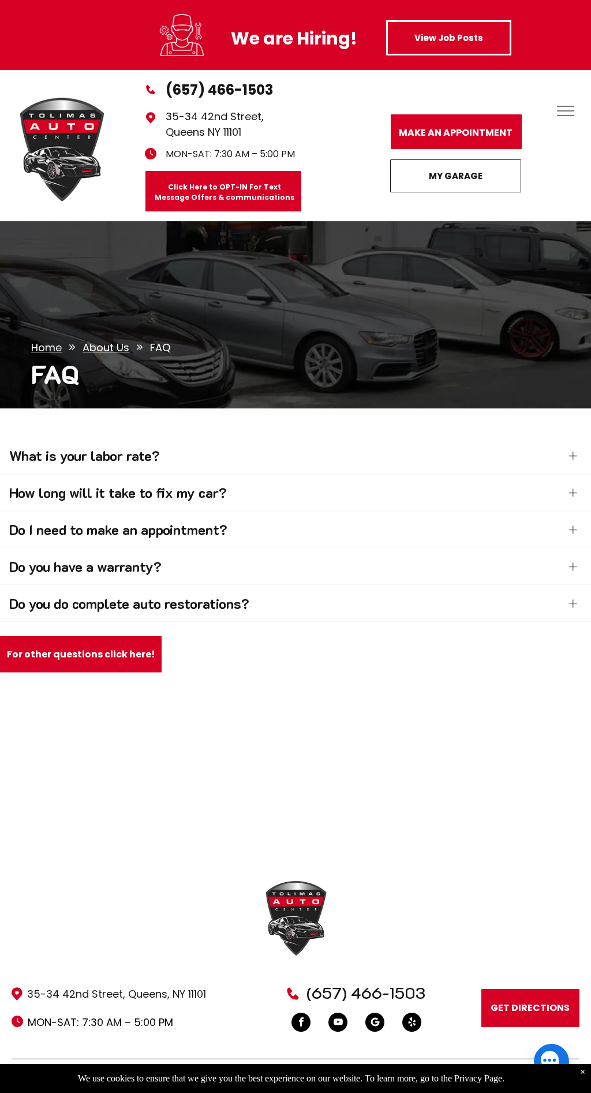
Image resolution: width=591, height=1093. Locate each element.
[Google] (374, 1024)
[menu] (566, 111)
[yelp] (411, 1024)
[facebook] (301, 1024)
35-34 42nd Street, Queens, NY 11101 (116, 994)
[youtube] (337, 1024)
